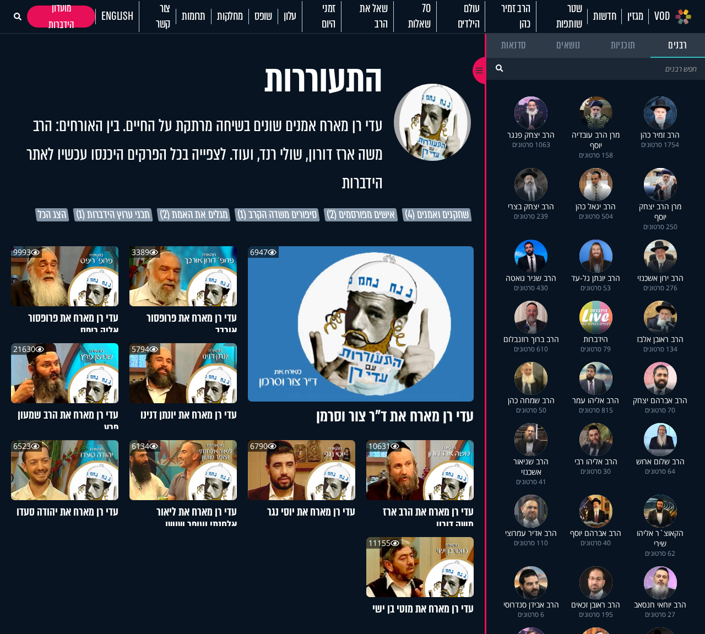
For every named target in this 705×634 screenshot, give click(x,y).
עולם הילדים (469, 16)
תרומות (193, 16)
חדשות (604, 16)
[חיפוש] (499, 68)
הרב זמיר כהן (515, 16)
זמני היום (328, 16)
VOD (661, 16)
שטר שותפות (569, 16)
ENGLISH (117, 16)
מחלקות (230, 16)
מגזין (635, 16)
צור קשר (163, 16)
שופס (263, 16)
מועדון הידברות (61, 17)
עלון (290, 16)
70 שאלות (419, 16)
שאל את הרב (374, 16)
